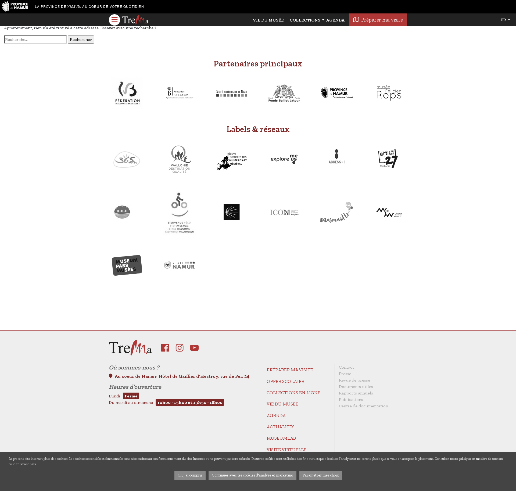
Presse (345, 373)
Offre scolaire (285, 381)
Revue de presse (354, 380)
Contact (346, 367)
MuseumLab (281, 438)
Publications (351, 399)
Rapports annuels (356, 393)
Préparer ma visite (382, 20)
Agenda (335, 20)
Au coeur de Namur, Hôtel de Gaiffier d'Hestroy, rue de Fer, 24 (181, 376)
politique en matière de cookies (481, 459)
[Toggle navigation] (114, 20)
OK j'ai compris (190, 475)
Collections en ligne (293, 393)
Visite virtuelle (286, 450)
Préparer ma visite (290, 370)
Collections (305, 20)
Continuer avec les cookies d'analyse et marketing (252, 475)
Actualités (281, 427)
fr (503, 19)
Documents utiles (356, 386)
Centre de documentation (363, 405)
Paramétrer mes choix (321, 475)
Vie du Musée (268, 20)
